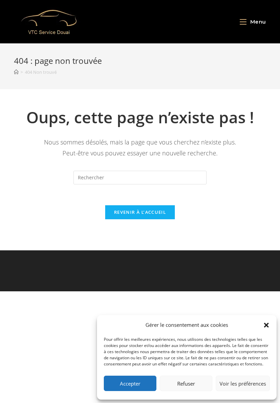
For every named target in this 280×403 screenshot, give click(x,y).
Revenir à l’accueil (140, 212)
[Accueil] (16, 72)
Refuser (186, 383)
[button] (266, 325)
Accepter (130, 383)
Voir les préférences (243, 383)
